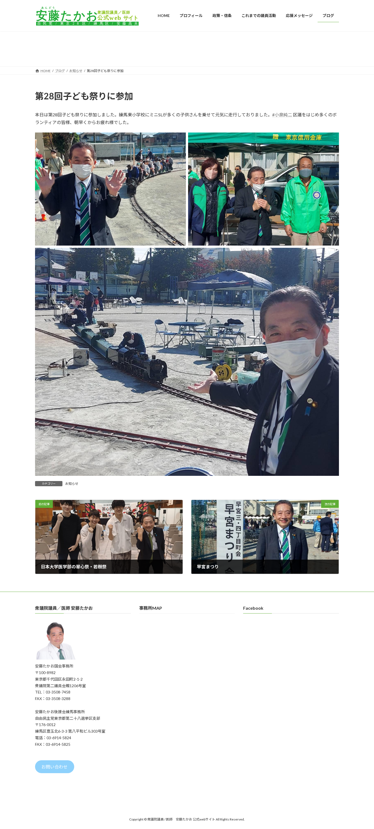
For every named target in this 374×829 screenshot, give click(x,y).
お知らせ (71, 484)
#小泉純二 (282, 114)
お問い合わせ (54, 766)
